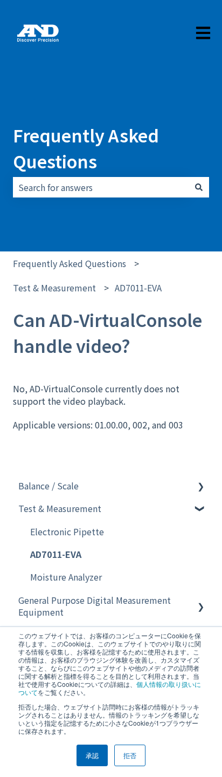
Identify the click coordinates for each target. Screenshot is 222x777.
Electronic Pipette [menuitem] (67, 531)
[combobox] (101, 187)
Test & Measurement (54, 287)
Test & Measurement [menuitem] (59, 508)
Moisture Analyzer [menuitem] (66, 576)
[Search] (199, 187)
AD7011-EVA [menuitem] (55, 554)
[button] (200, 486)
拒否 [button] (129, 755)
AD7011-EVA (138, 287)
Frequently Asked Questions (86, 147)
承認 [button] (92, 755)
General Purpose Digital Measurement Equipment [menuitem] (94, 606)
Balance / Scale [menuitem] (48, 485)
